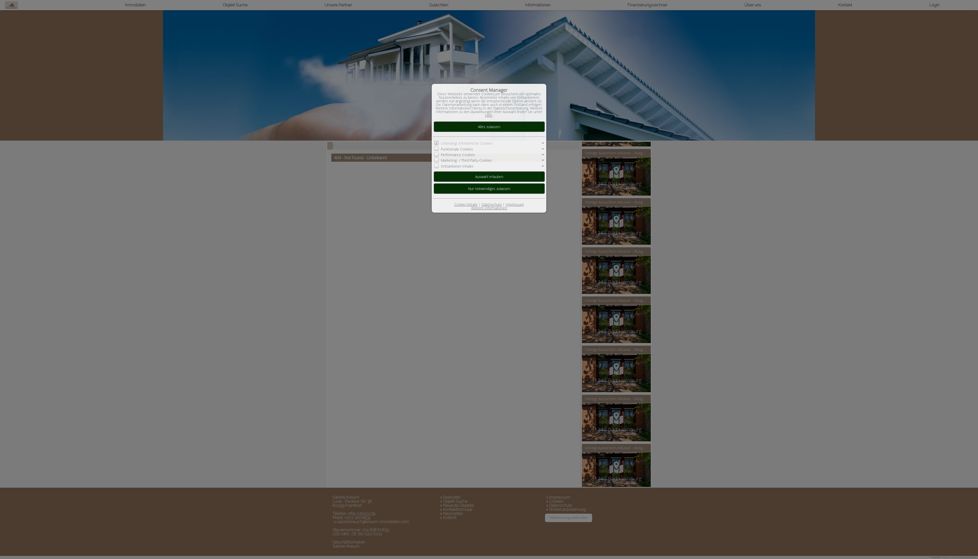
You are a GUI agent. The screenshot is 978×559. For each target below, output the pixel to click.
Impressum (515, 204)
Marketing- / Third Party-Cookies (466, 160)
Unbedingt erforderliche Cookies (467, 143)
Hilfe (488, 115)
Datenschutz (492, 204)
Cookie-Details (466, 204)
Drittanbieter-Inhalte (457, 166)
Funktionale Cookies (457, 149)
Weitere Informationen (489, 208)
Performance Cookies (458, 154)
